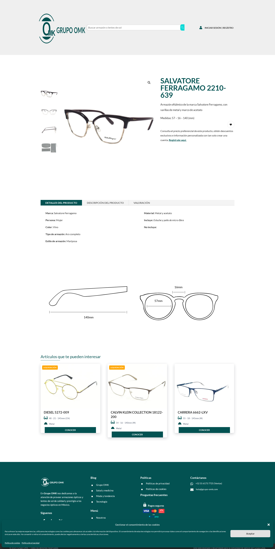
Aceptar (250, 533)
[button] (268, 524)
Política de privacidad (30, 543)
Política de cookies (12, 543)
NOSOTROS (75, 59)
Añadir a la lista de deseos (230, 124)
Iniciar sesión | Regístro (219, 27)
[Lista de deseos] (215, 58)
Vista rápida (96, 369)
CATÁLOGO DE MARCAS (50, 59)
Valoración (142, 202)
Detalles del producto (61, 202)
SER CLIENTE (94, 59)
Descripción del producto (105, 202)
